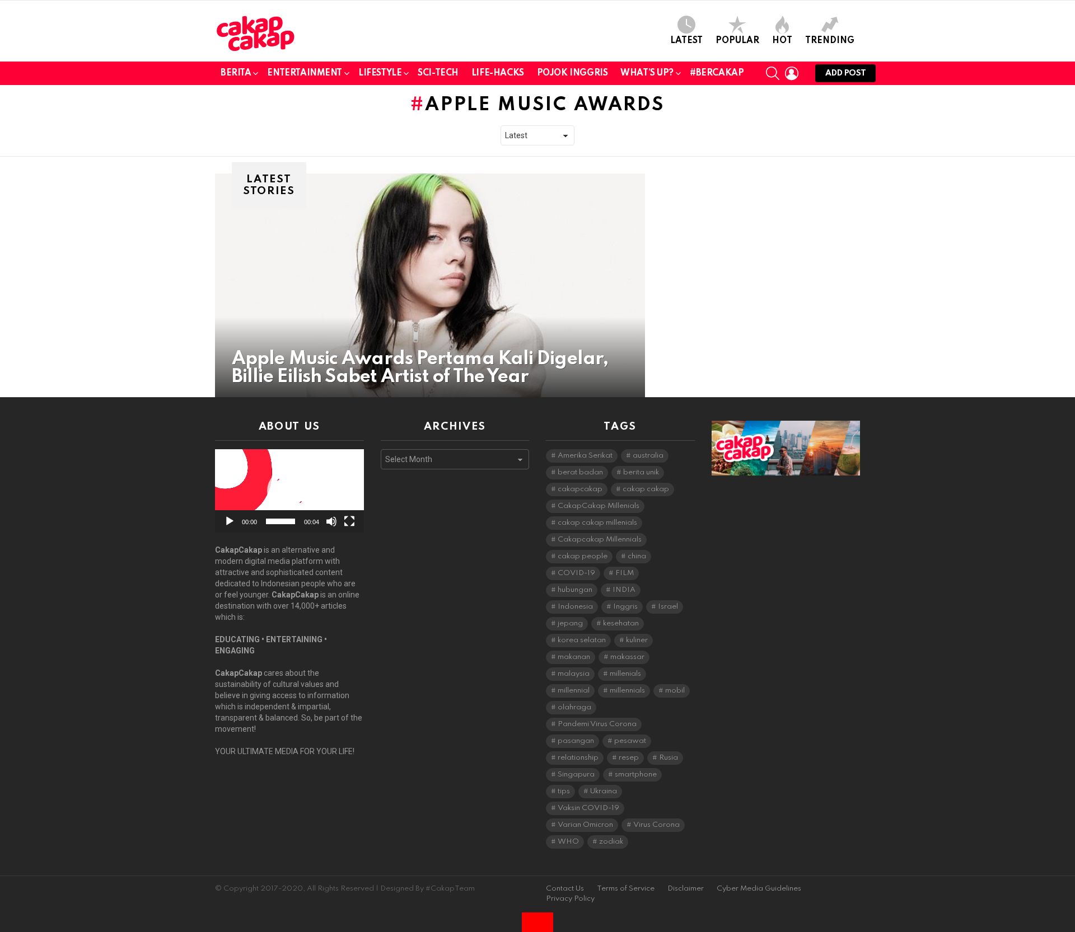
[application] (289, 491)
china (637, 556)
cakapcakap (580, 489)
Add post (845, 73)
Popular (737, 40)
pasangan (576, 741)
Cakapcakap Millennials (600, 539)
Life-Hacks (497, 73)
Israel (668, 606)
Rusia (668, 757)
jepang (570, 623)
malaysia (574, 673)
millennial (574, 690)
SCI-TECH (438, 73)
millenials (625, 673)
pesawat (630, 741)
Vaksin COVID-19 (588, 808)
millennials (627, 690)
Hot (782, 40)
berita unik (641, 472)
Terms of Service (626, 888)
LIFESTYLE (379, 73)
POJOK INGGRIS (572, 73)
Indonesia (575, 606)
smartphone (636, 774)
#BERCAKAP (717, 73)
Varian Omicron (585, 825)
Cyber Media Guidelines (759, 888)
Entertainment (304, 73)
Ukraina (603, 791)
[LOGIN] (791, 73)
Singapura (576, 774)
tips (564, 791)
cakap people (582, 556)
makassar (627, 657)
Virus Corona (656, 825)
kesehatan (621, 623)
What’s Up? (647, 73)
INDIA (624, 590)
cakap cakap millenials (597, 522)
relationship (578, 757)
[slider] (280, 521)
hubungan (575, 590)
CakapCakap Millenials (598, 506)
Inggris (625, 606)
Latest (686, 40)
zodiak (611, 841)
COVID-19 (576, 573)
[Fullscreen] (349, 521)
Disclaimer (685, 888)
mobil (675, 690)
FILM (624, 573)
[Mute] (331, 521)
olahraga (574, 707)
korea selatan (582, 640)
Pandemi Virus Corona (597, 724)
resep (629, 757)
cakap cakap (646, 489)
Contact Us (565, 888)
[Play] (229, 521)
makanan (574, 657)
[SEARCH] (772, 73)
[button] (289, 491)
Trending (829, 40)
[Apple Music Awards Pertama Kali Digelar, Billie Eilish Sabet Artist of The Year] (430, 285)
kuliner (637, 640)
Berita (236, 73)
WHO (568, 841)
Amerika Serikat (585, 455)
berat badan (580, 472)
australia (648, 455)
